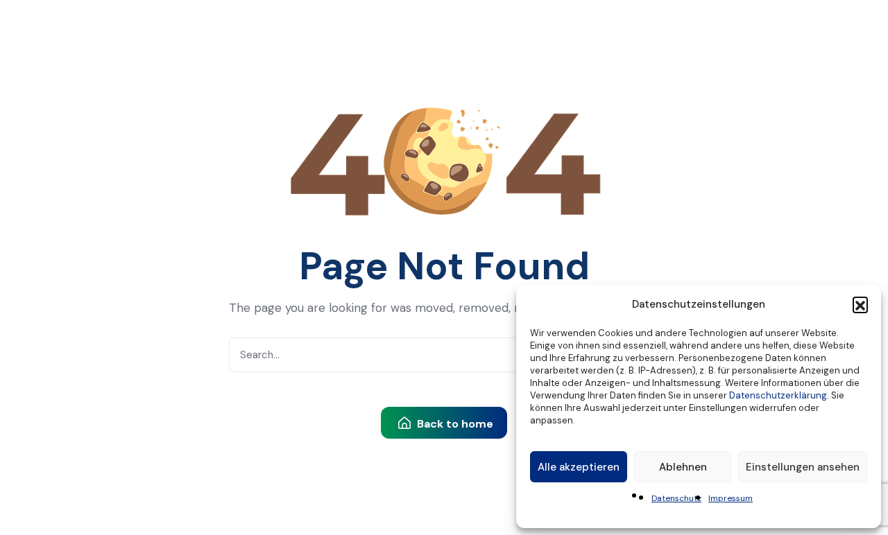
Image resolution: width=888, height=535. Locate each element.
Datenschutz (676, 498)
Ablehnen (683, 467)
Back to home (453, 423)
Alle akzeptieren (579, 467)
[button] (860, 304)
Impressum (730, 498)
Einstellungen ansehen (803, 467)
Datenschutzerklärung (778, 395)
